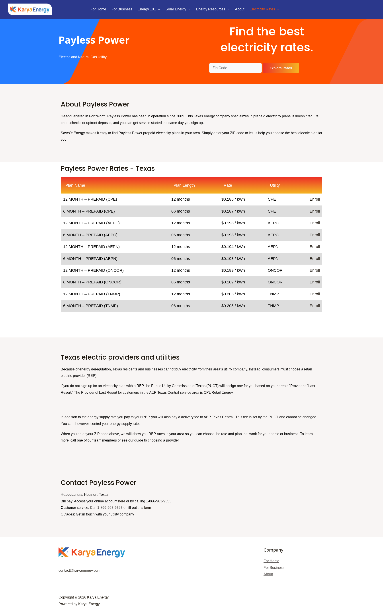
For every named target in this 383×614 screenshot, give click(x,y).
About (268, 574)
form (147, 507)
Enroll (315, 199)
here (121, 501)
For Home (271, 561)
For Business (274, 567)
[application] (158, 9)
